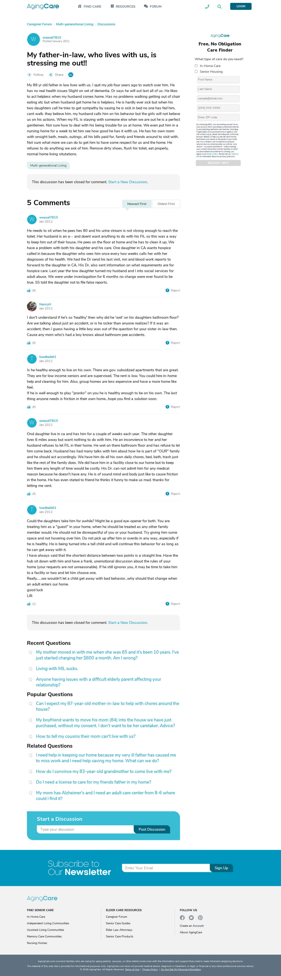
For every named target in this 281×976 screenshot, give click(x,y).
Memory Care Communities (44, 936)
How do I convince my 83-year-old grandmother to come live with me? (103, 771)
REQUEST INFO (218, 163)
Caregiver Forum (116, 917)
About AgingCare (191, 932)
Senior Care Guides (118, 923)
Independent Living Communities (48, 923)
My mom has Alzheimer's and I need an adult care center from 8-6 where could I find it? (105, 795)
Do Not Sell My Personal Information (181, 969)
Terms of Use (132, 969)
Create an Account (192, 926)
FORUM (155, 7)
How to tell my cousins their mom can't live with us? (85, 736)
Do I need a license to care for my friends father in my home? (93, 782)
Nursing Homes (37, 943)
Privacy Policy (212, 154)
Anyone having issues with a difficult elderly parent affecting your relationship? (98, 682)
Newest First (136, 204)
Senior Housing (211, 71)
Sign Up (221, 868)
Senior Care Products (119, 936)
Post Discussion (152, 829)
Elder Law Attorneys (119, 930)
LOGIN (241, 6)
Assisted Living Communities (45, 930)
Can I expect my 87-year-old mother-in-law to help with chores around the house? (107, 706)
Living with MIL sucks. (57, 668)
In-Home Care (210, 66)
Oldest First (166, 204)
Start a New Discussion (127, 181)
